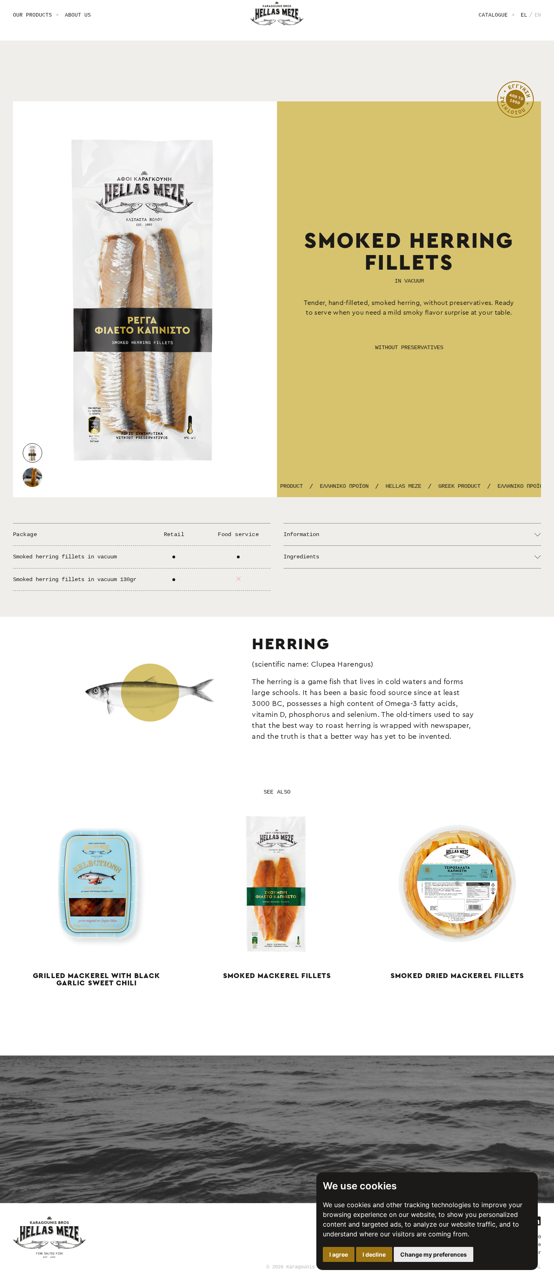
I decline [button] (374, 1254)
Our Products (32, 15)
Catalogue (493, 15)
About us (78, 15)
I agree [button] (338, 1254)
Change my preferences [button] (433, 1254)
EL (524, 15)
